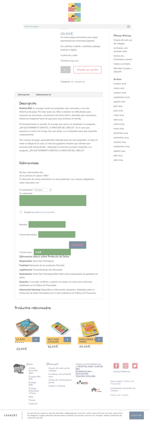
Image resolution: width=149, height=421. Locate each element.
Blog (31, 397)
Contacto (33, 404)
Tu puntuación (26, 190)
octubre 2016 (120, 93)
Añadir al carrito (87, 69)
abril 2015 (118, 119)
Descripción (23, 94)
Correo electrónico (28, 235)
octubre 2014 (120, 142)
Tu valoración (26, 193)
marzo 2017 (119, 88)
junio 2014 (118, 160)
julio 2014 (118, 155)
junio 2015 (118, 110)
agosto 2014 (119, 151)
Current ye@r (26, 252)
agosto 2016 (119, 101)
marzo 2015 (119, 124)
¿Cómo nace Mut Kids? (33, 370)
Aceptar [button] (137, 415)
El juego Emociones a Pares (34, 391)
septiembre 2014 (122, 146)
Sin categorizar (78, 82)
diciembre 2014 (121, 133)
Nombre (24, 224)
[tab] (24, 94)
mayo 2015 (119, 115)
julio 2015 (118, 106)
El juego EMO (32, 383)
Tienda (32, 400)
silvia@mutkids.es (121, 371)
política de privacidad (44, 212)
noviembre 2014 (121, 137)
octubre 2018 (120, 84)
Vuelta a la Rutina (122, 64)
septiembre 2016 (122, 97)
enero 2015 (119, 128)
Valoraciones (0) (43, 94)
